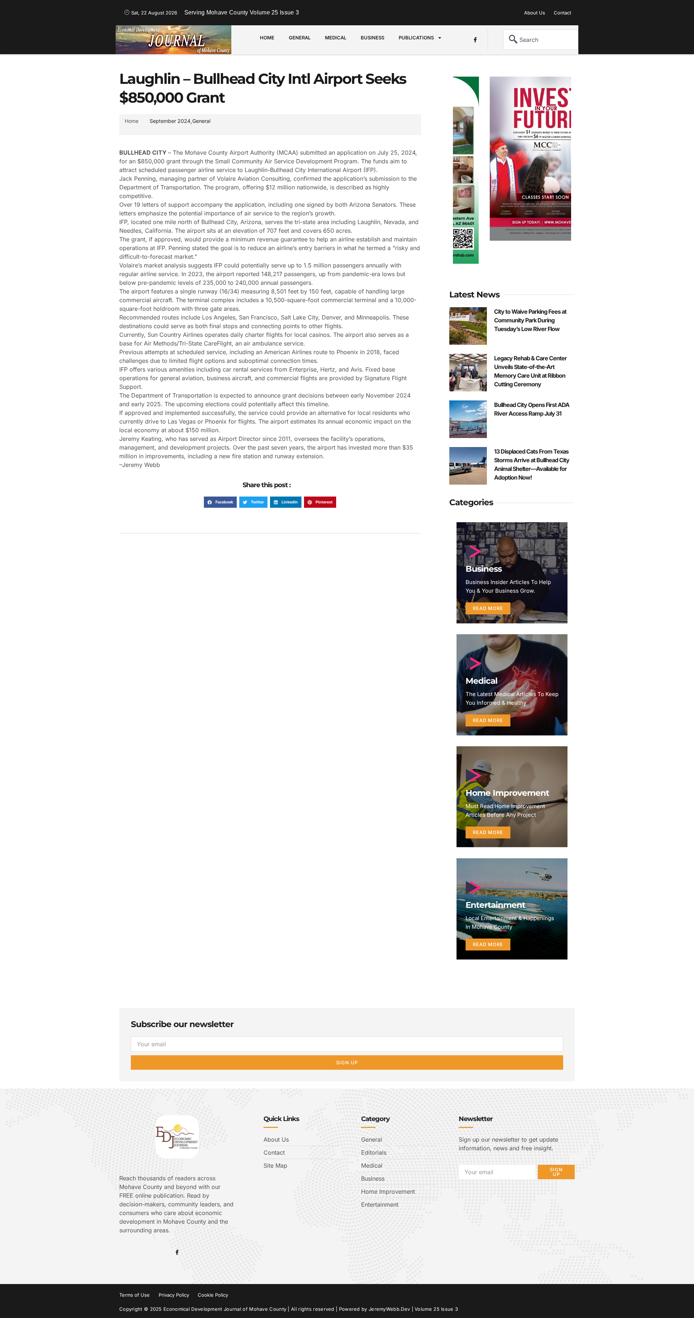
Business (372, 37)
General (299, 37)
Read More (488, 608)
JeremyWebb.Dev (389, 1309)
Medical (335, 37)
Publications (416, 37)
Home (267, 37)
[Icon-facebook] (475, 40)
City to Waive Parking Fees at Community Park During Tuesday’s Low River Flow (530, 320)
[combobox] (540, 40)
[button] (220, 502)
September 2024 (170, 121)
